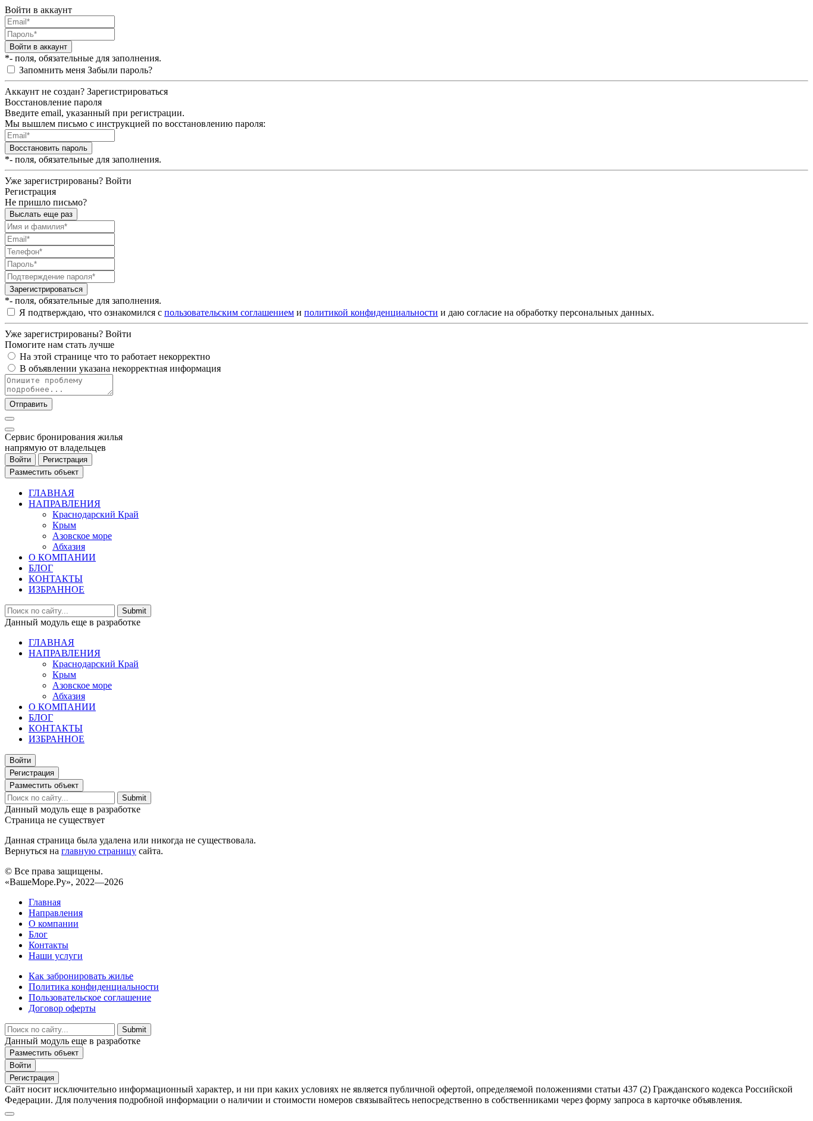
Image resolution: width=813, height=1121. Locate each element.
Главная (45, 902)
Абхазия (68, 546)
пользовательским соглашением (229, 312)
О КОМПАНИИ (62, 557)
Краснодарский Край (95, 514)
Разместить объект (44, 472)
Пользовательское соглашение (90, 997)
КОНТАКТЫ (56, 579)
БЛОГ (41, 568)
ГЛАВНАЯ (51, 493)
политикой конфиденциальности (371, 312)
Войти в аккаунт (38, 46)
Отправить (29, 404)
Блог (38, 934)
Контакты (48, 945)
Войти (20, 459)
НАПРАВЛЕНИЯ (65, 504)
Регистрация (65, 459)
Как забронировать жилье (81, 976)
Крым (64, 525)
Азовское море (82, 536)
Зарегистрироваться (46, 289)
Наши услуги (56, 956)
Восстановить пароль (48, 148)
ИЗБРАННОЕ (57, 589)
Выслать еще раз (41, 214)
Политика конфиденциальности (94, 987)
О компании (54, 923)
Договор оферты (62, 1008)
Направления (56, 913)
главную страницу (98, 851)
